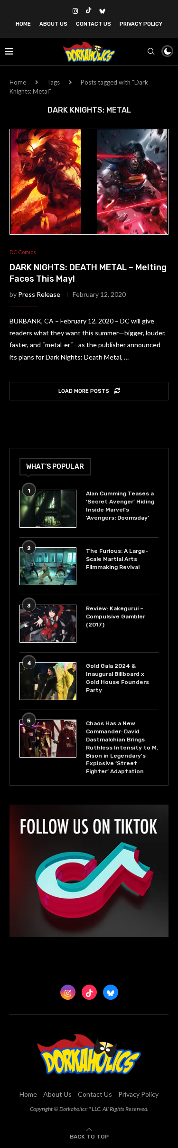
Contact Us (93, 24)
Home (23, 24)
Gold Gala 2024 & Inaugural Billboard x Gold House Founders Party (117, 678)
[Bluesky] (102, 11)
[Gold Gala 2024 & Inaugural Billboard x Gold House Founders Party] (47, 681)
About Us (53, 24)
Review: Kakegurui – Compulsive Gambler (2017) (115, 616)
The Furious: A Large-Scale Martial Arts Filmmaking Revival (117, 559)
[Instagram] (75, 11)
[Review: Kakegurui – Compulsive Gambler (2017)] (47, 624)
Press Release (39, 294)
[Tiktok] (88, 11)
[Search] (151, 51)
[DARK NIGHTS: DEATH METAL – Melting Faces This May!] (89, 182)
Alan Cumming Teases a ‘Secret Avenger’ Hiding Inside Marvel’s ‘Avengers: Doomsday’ (120, 505)
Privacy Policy (141, 24)
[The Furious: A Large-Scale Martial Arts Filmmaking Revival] (47, 566)
